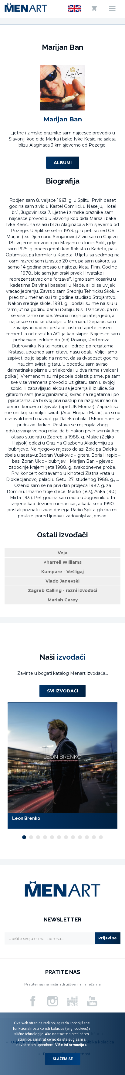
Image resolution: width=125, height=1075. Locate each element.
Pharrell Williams (62, 562)
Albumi (63, 162)
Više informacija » (70, 1045)
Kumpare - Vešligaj (62, 571)
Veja (62, 553)
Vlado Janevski (62, 581)
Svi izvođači (62, 691)
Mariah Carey (63, 600)
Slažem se (62, 1059)
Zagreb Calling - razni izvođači (62, 590)
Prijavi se (107, 938)
